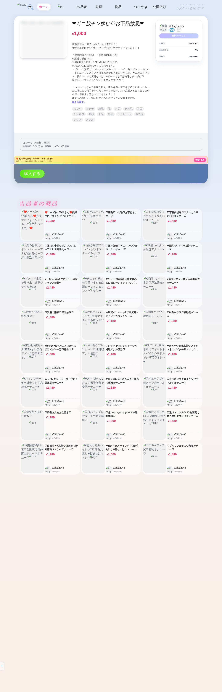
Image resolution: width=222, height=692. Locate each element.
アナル (90, 119)
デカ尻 (128, 108)
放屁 (101, 108)
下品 (101, 114)
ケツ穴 (77, 119)
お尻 (117, 108)
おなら (77, 108)
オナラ (90, 108)
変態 (91, 114)
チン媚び (78, 114)
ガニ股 (139, 114)
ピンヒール (124, 114)
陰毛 (110, 114)
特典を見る (199, 160)
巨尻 (139, 108)
